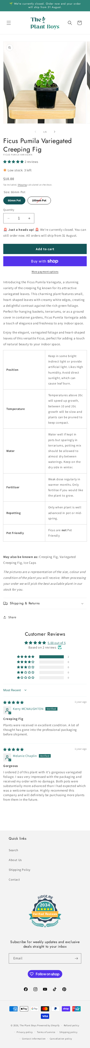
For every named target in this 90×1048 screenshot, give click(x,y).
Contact (14, 879)
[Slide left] (35, 131)
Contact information (34, 1038)
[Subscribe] (76, 958)
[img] (13, 702)
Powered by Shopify (48, 1025)
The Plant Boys (28, 1025)
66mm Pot (14, 199)
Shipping (22, 184)
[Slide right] (54, 131)
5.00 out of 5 (57, 643)
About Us (15, 860)
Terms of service (46, 1032)
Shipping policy (68, 1032)
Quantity (8, 210)
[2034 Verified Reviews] (45, 928)
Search (13, 850)
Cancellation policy (61, 1038)
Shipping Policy (19, 870)
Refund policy (71, 1025)
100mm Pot (39, 199)
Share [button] (12, 617)
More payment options (45, 271)
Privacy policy (25, 1032)
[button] (9, 23)
